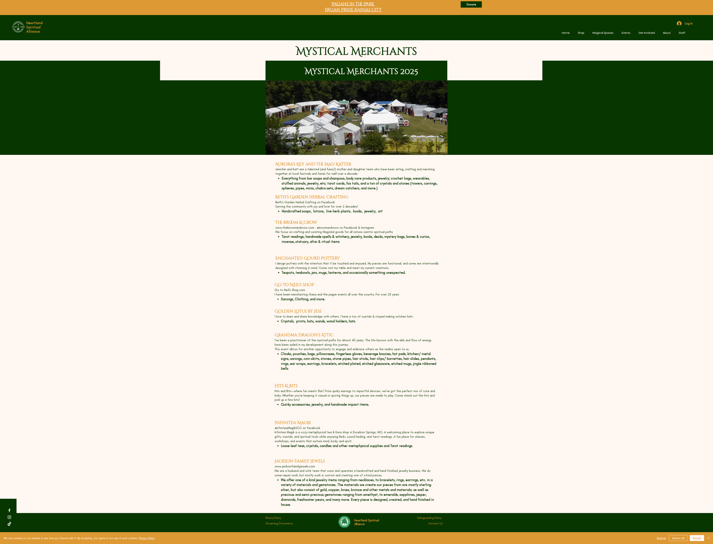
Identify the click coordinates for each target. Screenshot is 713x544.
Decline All (678, 538)
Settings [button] (661, 538)
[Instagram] (9, 517)
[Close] (708, 538)
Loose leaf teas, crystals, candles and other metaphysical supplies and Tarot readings (346, 446)
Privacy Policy (147, 538)
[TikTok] (9, 524)
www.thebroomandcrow (291, 227)
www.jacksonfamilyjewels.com (295, 466)
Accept (697, 538)
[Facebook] (9, 510)
